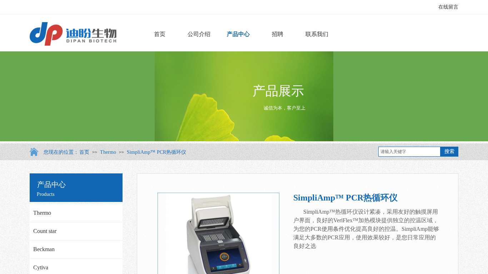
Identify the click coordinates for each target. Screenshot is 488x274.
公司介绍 (199, 34)
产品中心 (238, 34)
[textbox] (409, 152)
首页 (159, 34)
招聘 (277, 34)
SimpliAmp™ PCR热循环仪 (156, 152)
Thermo (108, 152)
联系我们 (316, 34)
